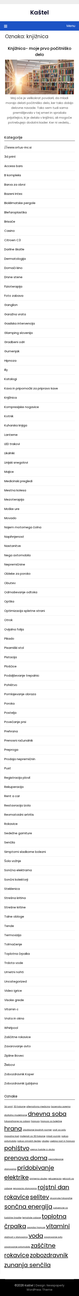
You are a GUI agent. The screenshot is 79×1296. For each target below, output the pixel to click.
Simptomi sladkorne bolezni (25, 852)
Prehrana (11, 731)
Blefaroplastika (15, 212)
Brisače (9, 221)
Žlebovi (9, 1065)
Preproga (11, 749)
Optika (9, 601)
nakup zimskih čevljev (29, 1141)
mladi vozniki (53, 1136)
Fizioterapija (13, 286)
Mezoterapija (14, 499)
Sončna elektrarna (18, 870)
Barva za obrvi (14, 184)
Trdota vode (13, 963)
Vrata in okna (14, 1018)
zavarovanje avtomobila (17, 1246)
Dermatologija (15, 259)
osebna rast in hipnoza (62, 1141)
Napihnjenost (14, 536)
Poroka (9, 703)
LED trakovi (12, 444)
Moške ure (11, 509)
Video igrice (13, 990)
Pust (7, 768)
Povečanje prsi (15, 722)
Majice (9, 472)
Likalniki (9, 453)
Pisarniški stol (14, 648)
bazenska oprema (60, 1106)
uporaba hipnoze (36, 1227)
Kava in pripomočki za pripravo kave (31, 388)
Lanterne (11, 435)
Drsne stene (13, 277)
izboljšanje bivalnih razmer (37, 1129)
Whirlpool (11, 1028)
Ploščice (10, 666)
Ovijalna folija (14, 629)
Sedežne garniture (18, 833)
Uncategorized (15, 981)
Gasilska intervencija (19, 323)
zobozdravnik (49, 1255)
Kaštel (39, 12)
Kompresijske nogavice (21, 407)
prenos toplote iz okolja (42, 1149)
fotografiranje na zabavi (17, 1121)
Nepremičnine (14, 564)
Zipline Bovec (14, 1055)
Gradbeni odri (14, 342)
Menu (70, 25)
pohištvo (16, 1148)
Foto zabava (13, 295)
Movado (10, 518)
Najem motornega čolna (22, 527)
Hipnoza (10, 360)
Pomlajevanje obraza (20, 694)
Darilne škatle (14, 249)
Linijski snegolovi (16, 462)
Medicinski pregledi (18, 481)
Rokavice (11, 824)
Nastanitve (12, 546)
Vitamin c (11, 1009)
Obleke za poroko (17, 573)
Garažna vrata (15, 314)
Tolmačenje (13, 944)
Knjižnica (10, 397)
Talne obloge (14, 916)
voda (36, 1235)
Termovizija (12, 935)
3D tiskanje (20, 1106)
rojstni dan (53, 1187)
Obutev (10, 583)
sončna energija (28, 1206)
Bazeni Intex (13, 194)
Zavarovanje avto (17, 1046)
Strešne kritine (15, 907)
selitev (39, 1197)
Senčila (9, 842)
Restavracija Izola (17, 805)
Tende (9, 926)
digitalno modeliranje (15, 1115)
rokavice (16, 1197)
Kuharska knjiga (15, 425)
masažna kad (11, 1136)
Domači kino (13, 268)
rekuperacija (55, 1178)
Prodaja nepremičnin (19, 759)
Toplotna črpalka (17, 953)
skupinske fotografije (61, 1198)
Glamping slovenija (18, 333)
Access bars (13, 166)
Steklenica (12, 889)
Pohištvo (10, 685)
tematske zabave (31, 1217)
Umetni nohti (14, 972)
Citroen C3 (12, 240)
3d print (10, 156)
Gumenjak (11, 351)
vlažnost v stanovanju (16, 1237)
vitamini (58, 1226)
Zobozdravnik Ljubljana (21, 1083)
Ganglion (11, 305)
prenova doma (25, 1158)
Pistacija (10, 657)
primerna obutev (38, 1178)
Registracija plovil (17, 777)
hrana (13, 1128)
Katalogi (10, 379)
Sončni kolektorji (16, 879)
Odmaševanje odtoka (20, 592)
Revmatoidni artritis (19, 814)
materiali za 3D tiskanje (32, 1136)
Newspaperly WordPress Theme (45, 1287)
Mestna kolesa (15, 490)
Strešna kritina (15, 898)
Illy (6, 370)
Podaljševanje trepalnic (21, 675)
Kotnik (8, 416)
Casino (9, 231)
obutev (45, 1141)
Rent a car (12, 796)
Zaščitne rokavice (17, 1037)
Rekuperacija (13, 787)
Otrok (8, 620)
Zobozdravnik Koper (19, 1074)
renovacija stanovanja (25, 1188)
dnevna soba (47, 1114)
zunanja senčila (27, 1265)
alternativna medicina (38, 1106)
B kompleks (12, 175)
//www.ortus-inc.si (18, 147)
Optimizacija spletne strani (24, 611)
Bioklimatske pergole (19, 203)
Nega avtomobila (17, 555)
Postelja (10, 712)
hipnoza (35, 1121)
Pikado (9, 638)
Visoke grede (14, 1000)
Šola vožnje (12, 861)
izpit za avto (59, 1129)
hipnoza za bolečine (51, 1121)
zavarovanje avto (53, 1237)
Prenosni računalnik (18, 740)
